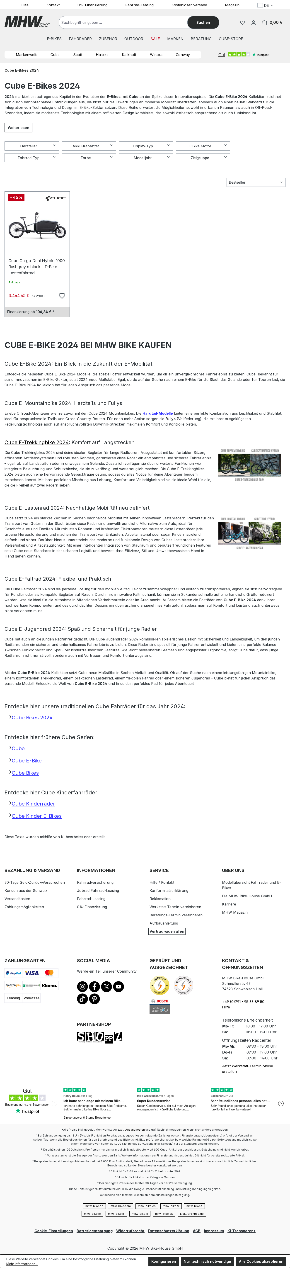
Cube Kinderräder (33, 804)
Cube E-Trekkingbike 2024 (37, 442)
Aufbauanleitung (164, 923)
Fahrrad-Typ (28, 158)
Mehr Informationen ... (22, 1264)
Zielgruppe (200, 158)
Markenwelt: (26, 54)
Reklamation (160, 898)
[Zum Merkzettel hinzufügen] (61, 295)
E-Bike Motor (199, 146)
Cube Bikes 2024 (32, 717)
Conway (183, 54)
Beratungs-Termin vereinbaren (176, 915)
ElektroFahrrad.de (192, 1213)
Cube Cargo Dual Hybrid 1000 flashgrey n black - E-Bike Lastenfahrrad (36, 263)
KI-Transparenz (241, 1231)
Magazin (232, 5)
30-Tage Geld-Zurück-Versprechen (35, 882)
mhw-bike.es (147, 1206)
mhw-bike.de (94, 1206)
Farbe (86, 158)
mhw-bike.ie (92, 1213)
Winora (156, 54)
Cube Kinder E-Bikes (37, 816)
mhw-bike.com (121, 1206)
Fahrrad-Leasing (139, 5)
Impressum (214, 1231)
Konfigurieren (163, 1261)
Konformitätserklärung (169, 890)
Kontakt (53, 5)
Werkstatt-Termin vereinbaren (175, 907)
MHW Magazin (235, 912)
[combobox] (128, 22)
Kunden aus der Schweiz (26, 890)
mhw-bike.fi (140, 1213)
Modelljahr (143, 158)
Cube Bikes (25, 773)
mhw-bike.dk (164, 1213)
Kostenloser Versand (189, 5)
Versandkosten (17, 898)
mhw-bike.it (194, 1206)
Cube (55, 54)
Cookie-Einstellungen (53, 1231)
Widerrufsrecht (130, 1231)
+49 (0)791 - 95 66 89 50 (243, 1001)
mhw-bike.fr (171, 1206)
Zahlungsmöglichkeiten (24, 907)
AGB (197, 1231)
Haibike (102, 54)
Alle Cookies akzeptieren (261, 1261)
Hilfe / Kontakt (162, 882)
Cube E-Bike (27, 761)
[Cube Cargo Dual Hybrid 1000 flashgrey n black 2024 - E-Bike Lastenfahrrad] (37, 225)
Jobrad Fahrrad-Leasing (98, 890)
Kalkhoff (129, 54)
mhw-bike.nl (116, 1213)
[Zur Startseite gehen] (27, 21)
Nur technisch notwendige (207, 1261)
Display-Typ (143, 146)
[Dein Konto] (253, 22)
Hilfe (25, 5)
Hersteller (28, 146)
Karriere (229, 904)
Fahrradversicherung (95, 882)
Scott (77, 54)
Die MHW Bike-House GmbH (247, 896)
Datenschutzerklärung (168, 1231)
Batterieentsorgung (95, 1231)
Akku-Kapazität (85, 146)
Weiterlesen (18, 127)
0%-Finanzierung (92, 5)
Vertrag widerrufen (167, 931)
